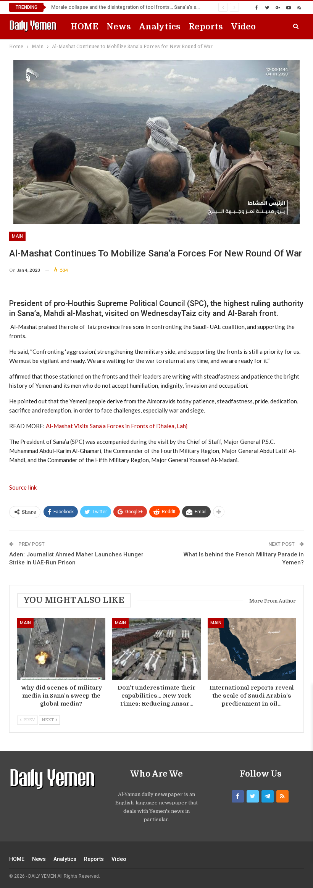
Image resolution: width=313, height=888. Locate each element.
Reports (206, 26)
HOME (84, 26)
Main (17, 236)
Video (243, 26)
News (118, 26)
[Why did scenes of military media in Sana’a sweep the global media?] (61, 649)
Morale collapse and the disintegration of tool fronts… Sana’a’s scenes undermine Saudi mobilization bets (170, 7)
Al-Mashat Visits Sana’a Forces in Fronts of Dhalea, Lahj (116, 425)
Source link (23, 487)
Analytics (160, 26)
